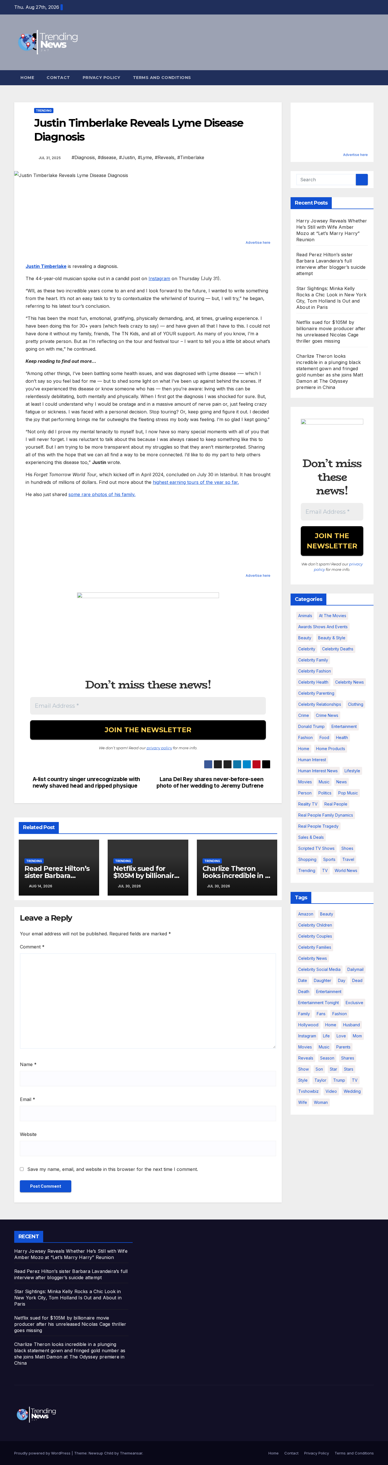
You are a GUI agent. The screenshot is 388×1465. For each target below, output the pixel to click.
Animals (305, 615)
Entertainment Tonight (318, 1002)
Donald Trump (311, 726)
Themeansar (131, 1453)
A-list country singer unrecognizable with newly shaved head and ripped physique (86, 782)
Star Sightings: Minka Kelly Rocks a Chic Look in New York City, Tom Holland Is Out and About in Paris (68, 1298)
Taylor (320, 1080)
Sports (329, 859)
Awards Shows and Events (323, 626)
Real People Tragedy (318, 826)
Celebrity (306, 648)
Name (28, 1064)
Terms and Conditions (162, 77)
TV (325, 870)
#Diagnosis (83, 157)
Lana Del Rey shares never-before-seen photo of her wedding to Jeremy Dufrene (210, 782)
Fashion (305, 737)
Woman (321, 1102)
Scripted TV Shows (316, 848)
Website (28, 1134)
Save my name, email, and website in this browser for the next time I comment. (112, 1169)
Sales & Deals (311, 837)
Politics (324, 792)
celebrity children (315, 925)
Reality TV (308, 804)
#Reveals (164, 157)
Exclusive (354, 1002)
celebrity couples (315, 936)
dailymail (355, 969)
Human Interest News (318, 770)
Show (303, 1069)
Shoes (347, 848)
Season (327, 1058)
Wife (302, 1102)
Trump (339, 1080)
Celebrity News (349, 682)
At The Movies (332, 615)
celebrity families (314, 947)
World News (346, 870)
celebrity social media (319, 969)
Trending (44, 110)
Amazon (305, 914)
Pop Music (348, 792)
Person (305, 792)
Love (341, 1035)
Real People (335, 804)
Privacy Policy (101, 77)
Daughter (322, 980)
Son (319, 1069)
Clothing (355, 704)
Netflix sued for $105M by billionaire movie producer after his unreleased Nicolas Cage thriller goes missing (70, 1324)
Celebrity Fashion (314, 671)
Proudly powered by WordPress (43, 1453)
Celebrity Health (313, 682)
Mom (357, 1035)
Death (303, 991)
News (341, 781)
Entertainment (344, 726)
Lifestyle (352, 770)
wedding (352, 1091)
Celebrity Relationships (319, 704)
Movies (305, 781)
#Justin (127, 157)
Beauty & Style (331, 637)
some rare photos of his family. (101, 494)
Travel (348, 859)
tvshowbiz (308, 1091)
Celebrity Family (313, 659)
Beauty (304, 637)
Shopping (307, 859)
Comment (32, 947)
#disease (107, 157)
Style (303, 1080)
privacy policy (159, 748)
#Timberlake (190, 157)
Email (27, 1099)
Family (304, 1013)
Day (341, 980)
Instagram (159, 278)
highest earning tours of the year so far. (196, 482)
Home (27, 77)
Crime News (327, 715)
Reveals (305, 1058)
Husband (351, 1024)
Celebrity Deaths (337, 648)
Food (324, 737)
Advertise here (258, 242)
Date (302, 980)
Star (333, 1069)
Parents (343, 1046)
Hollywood (308, 1024)
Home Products (330, 748)
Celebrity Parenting (316, 693)
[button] (370, 77)
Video (331, 1091)
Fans (321, 1013)
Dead (357, 980)
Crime (303, 715)
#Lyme (145, 157)
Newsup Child (101, 1453)
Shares (347, 1058)
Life (326, 1035)
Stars (348, 1069)
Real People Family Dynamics (325, 815)
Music (324, 781)
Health (342, 737)
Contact (58, 77)
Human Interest (312, 759)
